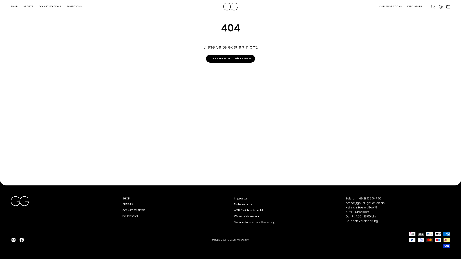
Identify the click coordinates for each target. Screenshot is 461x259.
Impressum (241, 198)
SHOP (126, 198)
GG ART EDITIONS (134, 210)
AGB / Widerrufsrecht (248, 210)
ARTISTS (127, 204)
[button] (433, 6)
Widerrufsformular (246, 216)
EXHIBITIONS (130, 216)
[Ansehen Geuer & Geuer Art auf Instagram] (13, 240)
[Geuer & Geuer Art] (230, 6)
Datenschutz (243, 204)
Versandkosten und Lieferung (254, 222)
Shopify (244, 239)
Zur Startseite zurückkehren (230, 58)
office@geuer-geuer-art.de (365, 203)
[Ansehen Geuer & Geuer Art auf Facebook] (21, 240)
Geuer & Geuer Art (230, 239)
